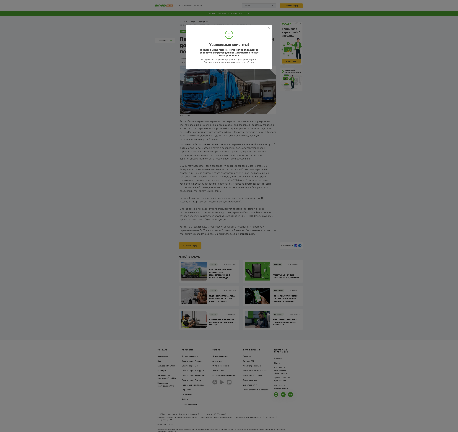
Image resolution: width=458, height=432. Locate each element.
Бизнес (212, 13)
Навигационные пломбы (193, 385)
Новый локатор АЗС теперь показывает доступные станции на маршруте (286, 298)
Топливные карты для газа (255, 370)
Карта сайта (270, 417)
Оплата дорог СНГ (190, 366)
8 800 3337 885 (280, 371)
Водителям (244, 13)
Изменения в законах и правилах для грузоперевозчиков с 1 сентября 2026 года (220, 274)
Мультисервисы (189, 404)
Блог (159, 361)
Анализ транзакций (252, 366)
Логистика (232, 13)
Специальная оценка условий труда (248, 417)
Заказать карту (291, 6)
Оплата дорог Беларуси (193, 370)
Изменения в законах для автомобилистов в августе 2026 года (222, 322)
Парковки (186, 390)
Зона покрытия (250, 385)
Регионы (247, 356)
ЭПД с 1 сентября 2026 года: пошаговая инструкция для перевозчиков (222, 298)
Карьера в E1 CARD (166, 366)
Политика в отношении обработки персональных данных (177, 417)
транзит (197, 31)
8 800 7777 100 (280, 381)
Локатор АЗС (218, 370)
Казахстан (209, 31)
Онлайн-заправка (220, 366)
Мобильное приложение (223, 375)
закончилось (243, 173)
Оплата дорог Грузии (191, 380)
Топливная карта (190, 356)
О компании (162, 356)
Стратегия (221, 13)
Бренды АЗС (249, 361)
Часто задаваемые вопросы (255, 390)
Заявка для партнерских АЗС (165, 384)
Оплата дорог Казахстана (194, 375)
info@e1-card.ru (280, 373)
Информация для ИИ (164, 420)
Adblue (185, 399)
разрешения (186, 31)
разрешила (230, 226)
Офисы (277, 363)
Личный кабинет (220, 356)
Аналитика (217, 361)
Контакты (278, 358)
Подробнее (291, 61)
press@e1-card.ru (281, 389)
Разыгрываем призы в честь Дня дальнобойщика (286, 276)
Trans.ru (213, 139)
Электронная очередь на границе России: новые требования (285, 322)
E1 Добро (161, 370)
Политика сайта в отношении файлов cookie (216, 417)
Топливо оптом (250, 380)
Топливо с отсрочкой (253, 375)
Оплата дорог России (192, 361)
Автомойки (187, 394)
